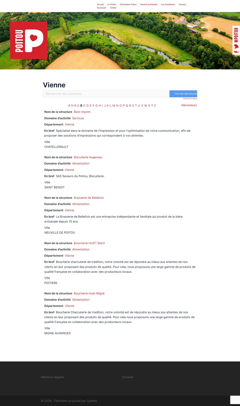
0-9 (73, 105)
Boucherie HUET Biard (89, 243)
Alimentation (80, 163)
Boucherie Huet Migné (89, 293)
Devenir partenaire (148, 4)
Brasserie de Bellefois (89, 197)
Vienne (69, 124)
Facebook (101, 8)
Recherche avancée (190, 99)
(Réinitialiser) (189, 105)
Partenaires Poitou (128, 4)
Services (78, 118)
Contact (182, 4)
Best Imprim (82, 112)
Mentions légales (52, 377)
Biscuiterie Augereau (88, 157)
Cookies (127, 377)
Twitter (113, 8)
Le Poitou (112, 4)
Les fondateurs (168, 4)
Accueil (100, 4)
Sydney (92, 401)
